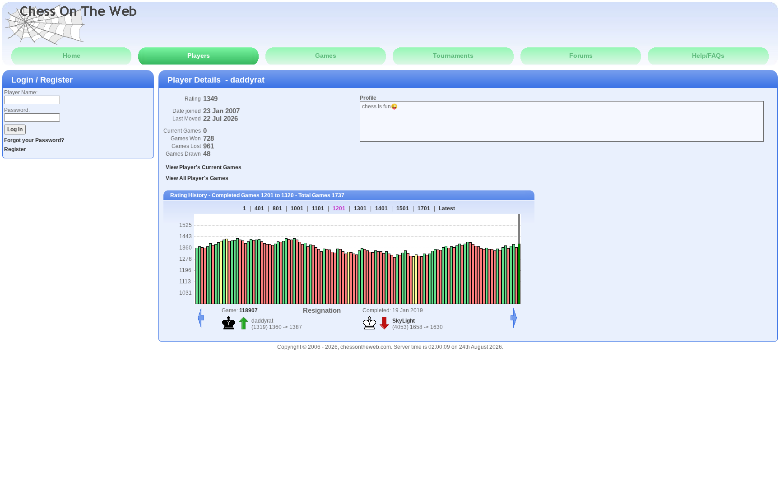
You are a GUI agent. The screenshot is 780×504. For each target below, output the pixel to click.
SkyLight (403, 321)
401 (259, 208)
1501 (402, 208)
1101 (318, 208)
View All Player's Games (197, 178)
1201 (339, 208)
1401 (381, 208)
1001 (297, 208)
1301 (360, 208)
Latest (447, 208)
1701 (424, 208)
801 (277, 208)
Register (15, 149)
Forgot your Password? (34, 140)
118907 (248, 310)
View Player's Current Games (203, 167)
